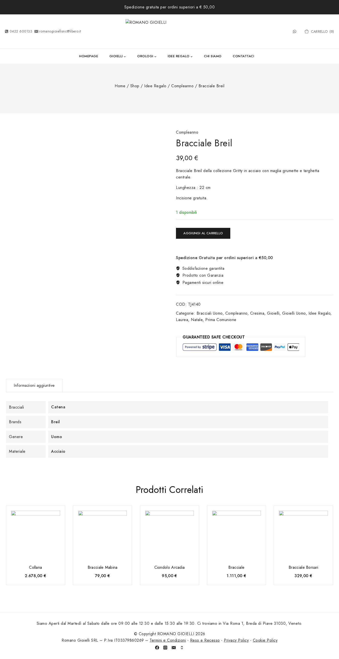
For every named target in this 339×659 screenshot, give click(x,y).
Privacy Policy (236, 640)
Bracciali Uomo (210, 313)
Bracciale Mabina (103, 567)
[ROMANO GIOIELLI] (169, 31)
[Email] (174, 648)
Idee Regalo (319, 313)
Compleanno (187, 132)
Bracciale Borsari (303, 567)
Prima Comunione (221, 320)
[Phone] (182, 648)
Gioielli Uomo (294, 313)
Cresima (257, 313)
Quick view (57, 517)
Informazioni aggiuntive (34, 385)
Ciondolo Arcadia (169, 567)
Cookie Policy (265, 640)
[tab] (34, 385)
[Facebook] (157, 648)
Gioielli (273, 313)
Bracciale (236, 567)
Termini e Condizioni (168, 640)
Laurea (182, 320)
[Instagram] (165, 648)
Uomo (56, 437)
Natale (197, 320)
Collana (35, 567)
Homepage (88, 56)
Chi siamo (213, 56)
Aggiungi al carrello (203, 233)
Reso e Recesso (205, 640)
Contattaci (243, 56)
